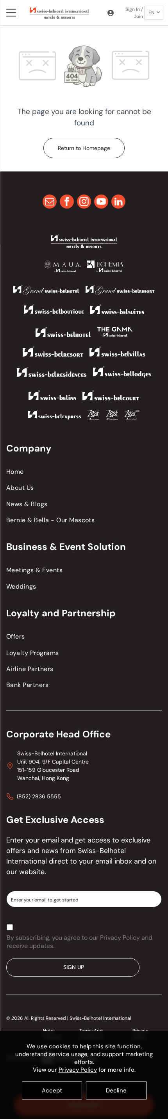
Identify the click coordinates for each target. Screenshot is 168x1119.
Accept (52, 1090)
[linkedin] (118, 203)
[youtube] (101, 203)
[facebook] (67, 203)
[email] (50, 203)
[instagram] (84, 203)
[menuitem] (84, 472)
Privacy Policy (78, 1070)
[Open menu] (11, 13)
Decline (116, 1090)
